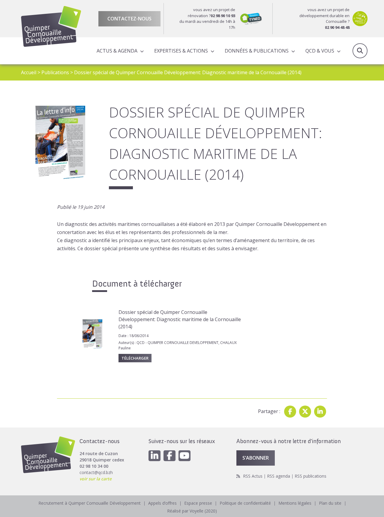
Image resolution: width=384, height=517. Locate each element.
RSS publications (310, 476)
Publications (55, 72)
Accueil (28, 72)
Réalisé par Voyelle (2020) (192, 511)
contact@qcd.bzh (96, 472)
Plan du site (330, 503)
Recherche (360, 50)
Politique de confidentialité (245, 503)
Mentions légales (294, 503)
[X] (305, 412)
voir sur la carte (96, 479)
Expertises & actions (181, 50)
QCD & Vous (319, 50)
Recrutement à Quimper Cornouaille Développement (89, 503)
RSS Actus (252, 476)
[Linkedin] (320, 412)
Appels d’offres (162, 503)
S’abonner (255, 458)
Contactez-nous (129, 18)
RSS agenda (278, 476)
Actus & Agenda (117, 50)
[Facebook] (290, 412)
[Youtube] (184, 455)
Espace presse (198, 503)
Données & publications (257, 50)
